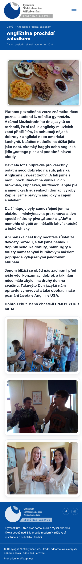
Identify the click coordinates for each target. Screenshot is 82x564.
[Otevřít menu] (74, 11)
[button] (42, 345)
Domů (10, 26)
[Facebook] (66, 511)
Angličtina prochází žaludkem (34, 26)
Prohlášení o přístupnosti (18, 558)
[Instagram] (74, 511)
